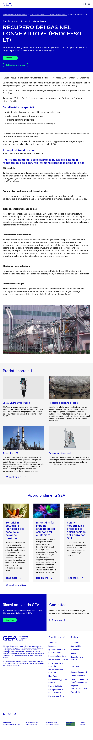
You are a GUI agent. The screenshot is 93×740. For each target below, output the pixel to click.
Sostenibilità (76, 646)
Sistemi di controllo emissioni (15, 14)
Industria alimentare (57, 656)
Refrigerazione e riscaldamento (55, 691)
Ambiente (52, 642)
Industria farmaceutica (58, 660)
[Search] (84, 4)
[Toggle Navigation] (89, 4)
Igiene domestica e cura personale (56, 651)
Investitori (75, 650)
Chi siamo (75, 642)
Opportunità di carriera (77, 658)
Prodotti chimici (55, 686)
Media (73, 653)
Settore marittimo (56, 696)
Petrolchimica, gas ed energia (57, 681)
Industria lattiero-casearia (56, 671)
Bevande (52, 646)
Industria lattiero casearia (55, 664)
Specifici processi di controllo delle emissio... (48, 14)
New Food (52, 676)
